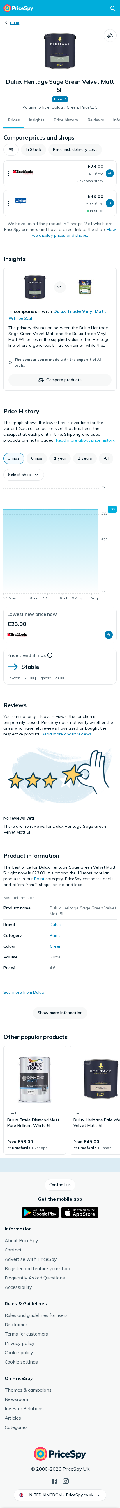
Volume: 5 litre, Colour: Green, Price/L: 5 (60, 107)
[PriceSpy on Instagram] (65, 1480)
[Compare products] (110, 35)
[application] (60, 543)
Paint (14, 22)
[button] (11, 150)
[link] (60, 329)
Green (55, 946)
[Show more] (8, 173)
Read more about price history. (85, 440)
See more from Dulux (23, 992)
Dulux (55, 924)
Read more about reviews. (67, 734)
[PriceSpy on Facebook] (54, 1480)
